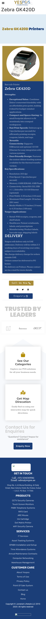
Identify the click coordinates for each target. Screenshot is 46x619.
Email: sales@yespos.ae (23, 480)
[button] (17, 289)
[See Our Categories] (23, 354)
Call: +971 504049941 (23, 478)
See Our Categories (23, 362)
